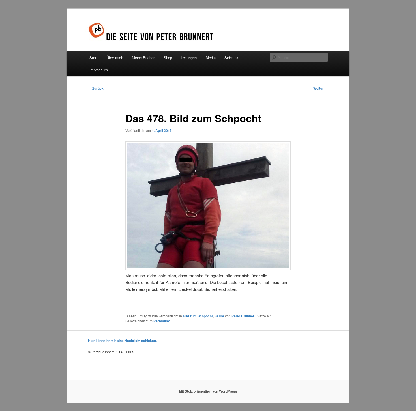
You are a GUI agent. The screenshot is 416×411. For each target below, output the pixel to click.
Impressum (98, 69)
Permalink (161, 321)
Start (93, 57)
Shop (168, 57)
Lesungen (189, 57)
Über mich (114, 57)
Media (211, 57)
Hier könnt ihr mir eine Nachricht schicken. (122, 340)
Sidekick (231, 57)
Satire (219, 316)
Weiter (320, 88)
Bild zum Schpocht (198, 316)
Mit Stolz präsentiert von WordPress (208, 391)
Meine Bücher (143, 57)
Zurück (96, 88)
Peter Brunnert (243, 316)
